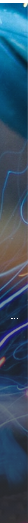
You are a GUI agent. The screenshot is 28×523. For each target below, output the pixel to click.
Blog (25, 2)
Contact (21, 3)
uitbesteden (6, 4)
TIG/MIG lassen (22, 2)
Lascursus (7, 1)
